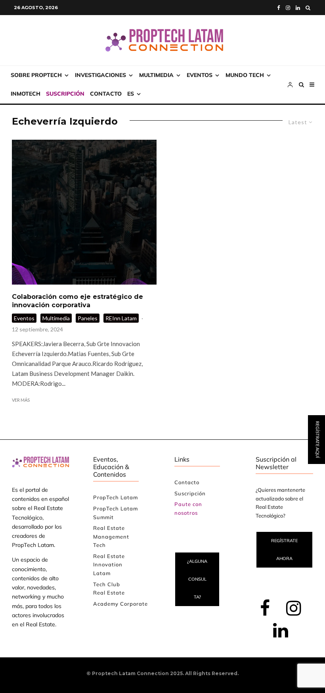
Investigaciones (100, 75)
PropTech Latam (115, 497)
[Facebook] (278, 7)
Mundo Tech (245, 75)
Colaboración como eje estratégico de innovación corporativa (77, 301)
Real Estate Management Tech (111, 536)
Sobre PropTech (36, 75)
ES (130, 93)
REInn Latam (121, 318)
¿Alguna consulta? (197, 579)
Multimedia (156, 75)
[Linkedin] (298, 7)
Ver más (21, 399)
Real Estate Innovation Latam (109, 564)
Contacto (106, 93)
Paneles (88, 318)
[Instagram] (288, 7)
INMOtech (25, 93)
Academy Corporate (120, 604)
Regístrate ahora (284, 549)
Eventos (199, 75)
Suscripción (65, 93)
